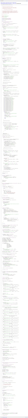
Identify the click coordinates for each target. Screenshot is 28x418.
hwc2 (15, 3)
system (13, 3)
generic (11, 2)
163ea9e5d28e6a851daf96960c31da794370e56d (6, 3)
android (7, 2)
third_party (4, 2)
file (11, 4)
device (9, 2)
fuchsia (1, 2)
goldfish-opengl (14, 2)
